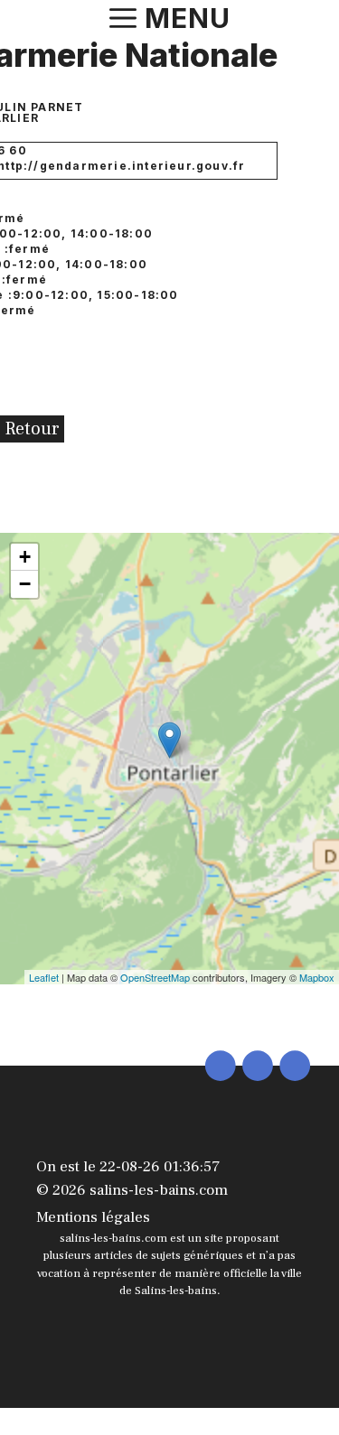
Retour (32, 429)
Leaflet (44, 977)
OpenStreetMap (155, 977)
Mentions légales (93, 1217)
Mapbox (316, 977)
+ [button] (25, 556)
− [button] (25, 584)
